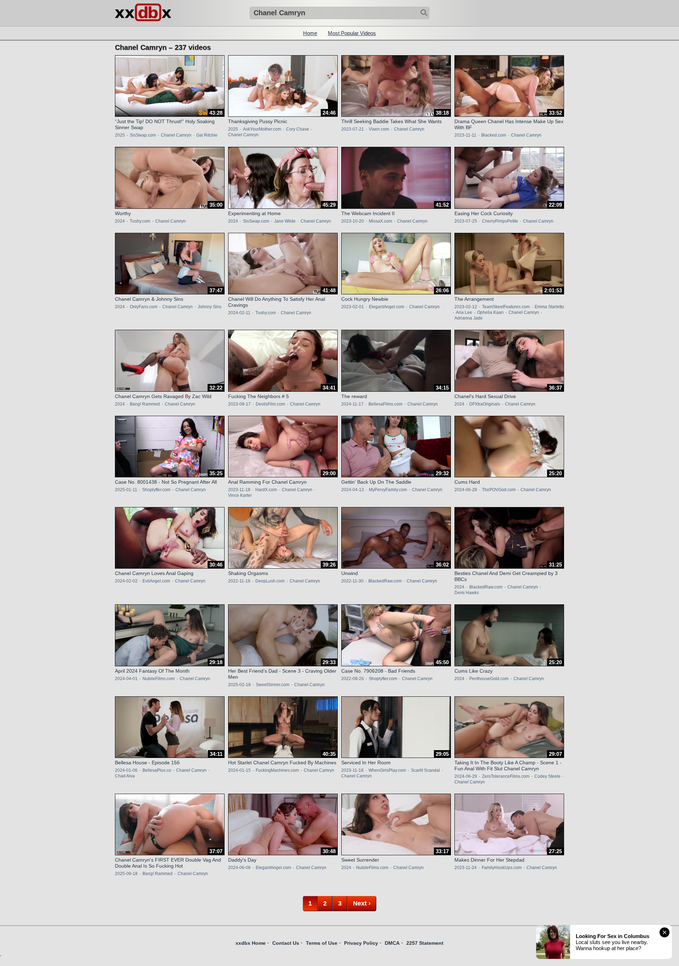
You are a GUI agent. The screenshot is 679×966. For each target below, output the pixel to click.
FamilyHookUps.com (502, 867)
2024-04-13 (352, 489)
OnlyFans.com (143, 306)
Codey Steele (547, 776)
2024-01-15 (239, 770)
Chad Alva (125, 776)
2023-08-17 (239, 404)
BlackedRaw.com (385, 581)
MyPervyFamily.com (388, 489)
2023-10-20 (352, 221)
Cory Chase (297, 129)
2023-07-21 (352, 129)
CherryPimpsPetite (500, 221)
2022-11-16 (239, 581)
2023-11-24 (465, 867)
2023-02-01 (352, 306)
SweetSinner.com (272, 684)
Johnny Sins (209, 306)
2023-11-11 (465, 135)
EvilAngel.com (156, 581)
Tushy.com (140, 221)
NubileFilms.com (159, 678)
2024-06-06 (239, 867)
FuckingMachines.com (277, 770)
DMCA (392, 943)
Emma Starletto (549, 306)
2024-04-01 (126, 678)
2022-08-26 (352, 678)
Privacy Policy (361, 943)
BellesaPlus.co (157, 770)
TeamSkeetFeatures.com (506, 306)
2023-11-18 (239, 489)
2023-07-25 (465, 221)
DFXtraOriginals (484, 404)
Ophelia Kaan (490, 312)
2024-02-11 (239, 312)
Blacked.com (493, 135)
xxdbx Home (251, 943)
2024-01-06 (126, 770)
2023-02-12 (465, 306)
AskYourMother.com (262, 129)
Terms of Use (321, 943)
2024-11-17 (352, 404)
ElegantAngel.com (386, 306)
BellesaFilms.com (385, 404)
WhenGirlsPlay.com (387, 770)
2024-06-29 (465, 776)
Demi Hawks (466, 592)
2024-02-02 (126, 581)
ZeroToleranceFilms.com (505, 776)
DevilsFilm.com (270, 404)
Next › (362, 903)
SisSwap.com (143, 135)
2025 (120, 135)
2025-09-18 (126, 873)
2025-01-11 (126, 489)
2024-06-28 (465, 489)
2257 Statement (424, 943)
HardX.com (266, 489)
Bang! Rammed (145, 404)
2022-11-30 (352, 581)
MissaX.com (380, 221)
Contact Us (285, 943)
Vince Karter (240, 495)
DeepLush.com (270, 581)
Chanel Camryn (176, 135)
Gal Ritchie (206, 135)
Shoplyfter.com (156, 489)
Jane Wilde (285, 221)
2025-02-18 (239, 684)
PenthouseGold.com (489, 678)
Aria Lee (464, 312)
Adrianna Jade (468, 318)
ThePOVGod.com (499, 489)
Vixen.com (379, 129)
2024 (120, 221)
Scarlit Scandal (425, 770)
